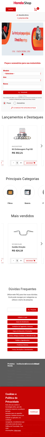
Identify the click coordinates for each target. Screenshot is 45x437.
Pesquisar (24, 92)
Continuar (34, 412)
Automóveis (11, 374)
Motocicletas (11, 371)
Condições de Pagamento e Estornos (22, 326)
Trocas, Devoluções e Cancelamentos (22, 349)
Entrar (11, 9)
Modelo (6, 71)
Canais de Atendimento (22, 322)
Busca (5, 84)
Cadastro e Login (22, 317)
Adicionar (29, 163)
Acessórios (21, 103)
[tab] (22, 54)
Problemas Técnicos (22, 345)
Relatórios (19, 377)
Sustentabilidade (21, 374)
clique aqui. (17, 430)
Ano (4, 77)
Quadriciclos (29, 380)
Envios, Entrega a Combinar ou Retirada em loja (22, 335)
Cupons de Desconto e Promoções (22, 331)
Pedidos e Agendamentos (22, 340)
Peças (9, 103)
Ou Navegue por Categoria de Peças (24, 108)
